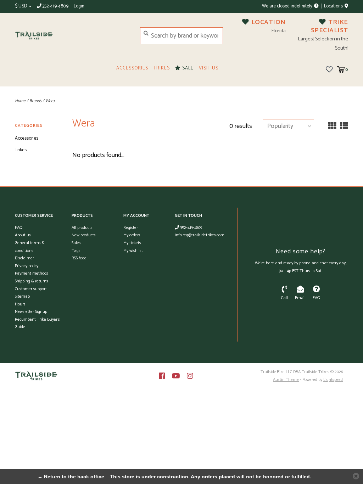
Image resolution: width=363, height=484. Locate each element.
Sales (76, 243)
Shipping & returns (31, 281)
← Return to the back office (71, 476)
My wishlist (133, 250)
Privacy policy (26, 266)
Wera (50, 100)
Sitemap (22, 296)
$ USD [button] (21, 6)
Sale (187, 68)
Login (79, 6)
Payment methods (31, 273)
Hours (20, 304)
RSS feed (79, 258)
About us (23, 235)
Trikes (161, 68)
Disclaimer (24, 258)
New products (84, 235)
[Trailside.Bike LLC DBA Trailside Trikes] (72, 35)
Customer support (31, 289)
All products (82, 227)
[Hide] (356, 476)
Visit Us (208, 68)
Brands (35, 100)
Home (20, 100)
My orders (131, 235)
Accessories (132, 68)
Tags (76, 250)
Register (130, 227)
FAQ (18, 227)
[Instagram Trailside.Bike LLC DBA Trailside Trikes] (190, 375)
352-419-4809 (190, 227)
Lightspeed (333, 379)
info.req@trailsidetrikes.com (199, 235)
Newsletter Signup (31, 311)
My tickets (132, 243)
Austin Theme (286, 379)
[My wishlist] (329, 69)
